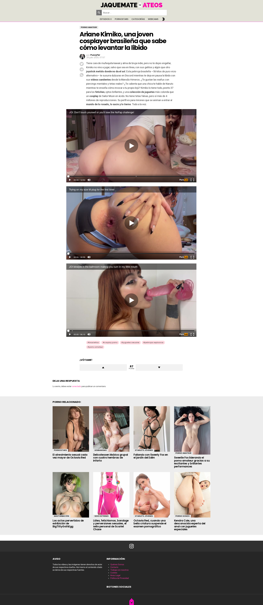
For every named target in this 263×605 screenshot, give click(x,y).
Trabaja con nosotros (119, 570)
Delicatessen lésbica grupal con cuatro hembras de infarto (110, 457)
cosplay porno (111, 342)
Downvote (159, 367)
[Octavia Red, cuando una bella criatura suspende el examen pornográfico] (152, 495)
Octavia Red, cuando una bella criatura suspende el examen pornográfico (150, 523)
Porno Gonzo (182, 516)
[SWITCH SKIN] (163, 19)
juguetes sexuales (131, 342)
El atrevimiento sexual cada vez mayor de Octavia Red (70, 456)
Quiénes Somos (117, 564)
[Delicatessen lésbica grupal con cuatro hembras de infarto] (111, 429)
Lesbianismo (101, 450)
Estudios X (106, 19)
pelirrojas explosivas (154, 342)
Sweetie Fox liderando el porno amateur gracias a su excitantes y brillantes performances (192, 462)
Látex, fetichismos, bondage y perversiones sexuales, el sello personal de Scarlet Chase (111, 525)
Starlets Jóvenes (144, 450)
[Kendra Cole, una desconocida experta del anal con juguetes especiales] (192, 495)
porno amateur (96, 347)
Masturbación (61, 516)
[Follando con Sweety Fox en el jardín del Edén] (152, 429)
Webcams (153, 19)
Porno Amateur (183, 453)
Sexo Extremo (102, 516)
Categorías (138, 19)
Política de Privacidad (119, 578)
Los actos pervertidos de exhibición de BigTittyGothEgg (68, 523)
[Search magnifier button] (99, 12)
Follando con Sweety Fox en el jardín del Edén (151, 456)
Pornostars (121, 19)
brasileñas (94, 342)
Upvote (103, 367)
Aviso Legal (115, 575)
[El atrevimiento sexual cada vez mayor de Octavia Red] (71, 429)
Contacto (114, 567)
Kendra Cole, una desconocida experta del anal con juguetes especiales (189, 525)
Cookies (113, 573)
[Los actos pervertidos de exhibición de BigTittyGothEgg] (71, 495)
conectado (76, 386)
